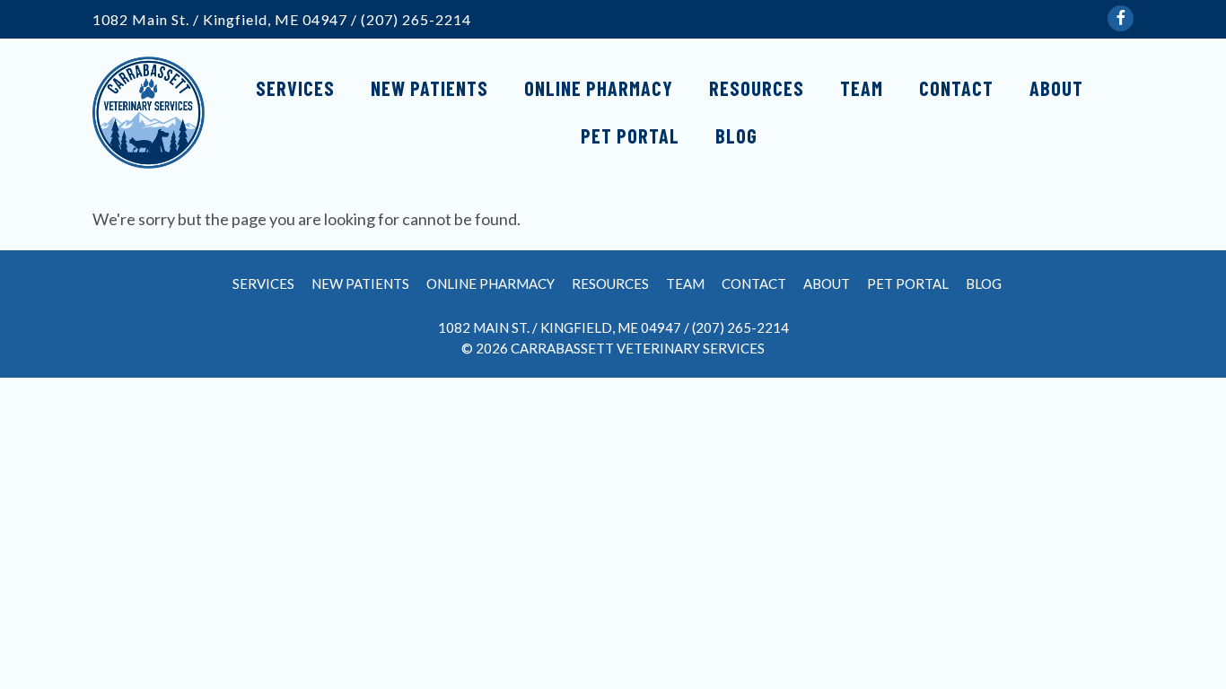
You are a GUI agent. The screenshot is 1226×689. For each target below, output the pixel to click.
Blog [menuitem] (736, 135)
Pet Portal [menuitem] (630, 135)
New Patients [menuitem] (429, 88)
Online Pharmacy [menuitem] (598, 88)
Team (685, 284)
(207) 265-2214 (416, 19)
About (826, 284)
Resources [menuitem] (756, 88)
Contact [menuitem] (956, 88)
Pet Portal (908, 284)
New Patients (360, 284)
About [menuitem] (1056, 88)
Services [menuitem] (295, 88)
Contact (754, 284)
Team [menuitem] (861, 88)
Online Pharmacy (490, 284)
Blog (984, 284)
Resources (610, 284)
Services (263, 284)
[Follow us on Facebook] (1121, 18)
